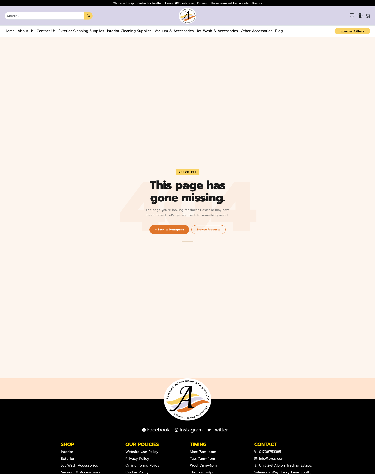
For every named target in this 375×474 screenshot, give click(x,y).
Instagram (191, 430)
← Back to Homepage (169, 230)
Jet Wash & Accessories (217, 31)
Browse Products (208, 230)
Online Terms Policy (142, 465)
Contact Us (46, 31)
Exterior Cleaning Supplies (81, 31)
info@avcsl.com (271, 458)
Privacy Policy (137, 458)
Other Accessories (256, 31)
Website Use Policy (141, 451)
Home (10, 31)
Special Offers (352, 31)
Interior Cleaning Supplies (129, 31)
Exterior (67, 458)
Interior (67, 451)
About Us (26, 31)
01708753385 (270, 451)
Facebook (158, 430)
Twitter (220, 430)
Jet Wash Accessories (79, 465)
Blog (279, 31)
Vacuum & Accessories (174, 31)
